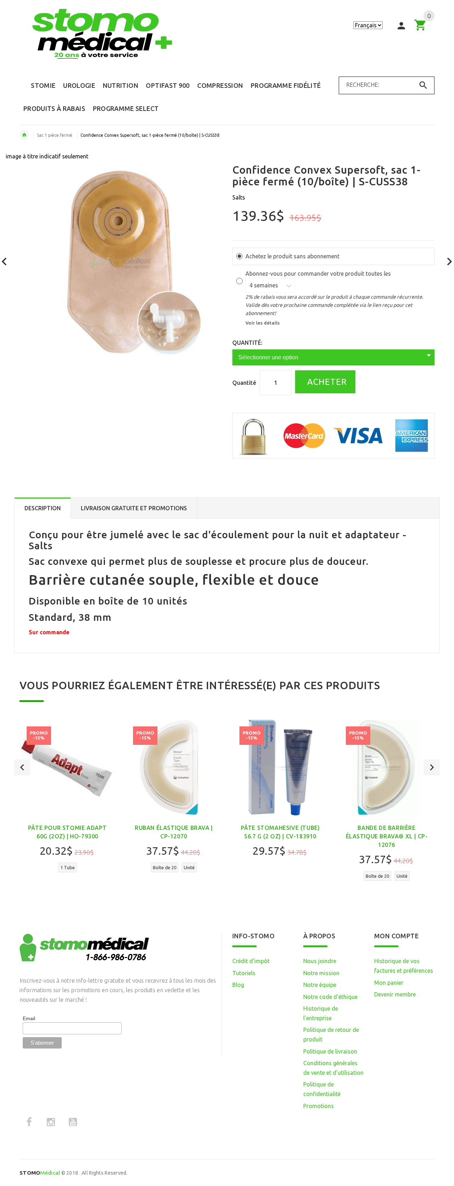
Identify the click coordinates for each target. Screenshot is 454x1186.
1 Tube (67, 867)
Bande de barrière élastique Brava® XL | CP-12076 (387, 836)
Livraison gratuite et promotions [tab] (134, 508)
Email (29, 1018)
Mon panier (388, 982)
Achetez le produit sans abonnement (292, 256)
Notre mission (321, 973)
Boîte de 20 (164, 867)
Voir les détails (262, 322)
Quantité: (247, 342)
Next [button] (432, 767)
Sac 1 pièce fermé (54, 135)
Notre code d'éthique (330, 997)
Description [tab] (42, 508)
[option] (67, 800)
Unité (189, 867)
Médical (40, 1173)
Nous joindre (319, 961)
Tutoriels (243, 973)
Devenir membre (395, 994)
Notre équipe (319, 985)
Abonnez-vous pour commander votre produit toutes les (318, 273)
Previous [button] (22, 767)
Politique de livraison (330, 1051)
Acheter (326, 382)
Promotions (318, 1106)
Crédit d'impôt (251, 961)
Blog (238, 985)
